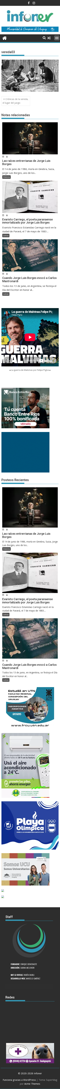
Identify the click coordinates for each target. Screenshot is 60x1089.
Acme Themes (32, 1083)
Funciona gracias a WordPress (19, 1079)
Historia (6, 177)
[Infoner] (4, 38)
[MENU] (56, 38)
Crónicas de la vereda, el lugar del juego (15, 101)
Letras (5, 235)
